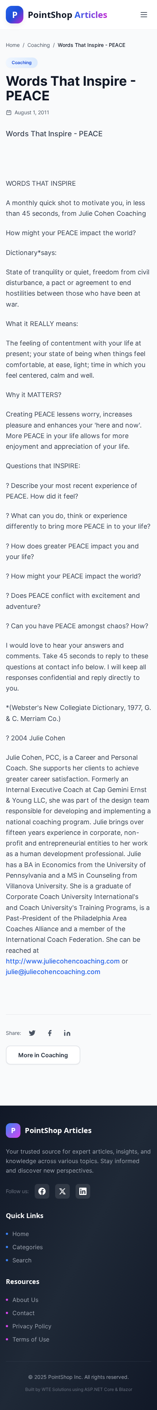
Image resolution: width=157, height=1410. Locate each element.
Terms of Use (30, 1339)
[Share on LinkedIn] (67, 1033)
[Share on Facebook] (49, 1033)
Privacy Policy (31, 1326)
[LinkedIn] (83, 1191)
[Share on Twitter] (32, 1033)
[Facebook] (42, 1191)
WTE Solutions (56, 1389)
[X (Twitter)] (62, 1191)
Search (21, 1260)
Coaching (22, 62)
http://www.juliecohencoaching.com (63, 961)
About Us (25, 1299)
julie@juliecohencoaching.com (53, 972)
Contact (23, 1313)
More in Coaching (43, 1055)
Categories (27, 1247)
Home (20, 1233)
